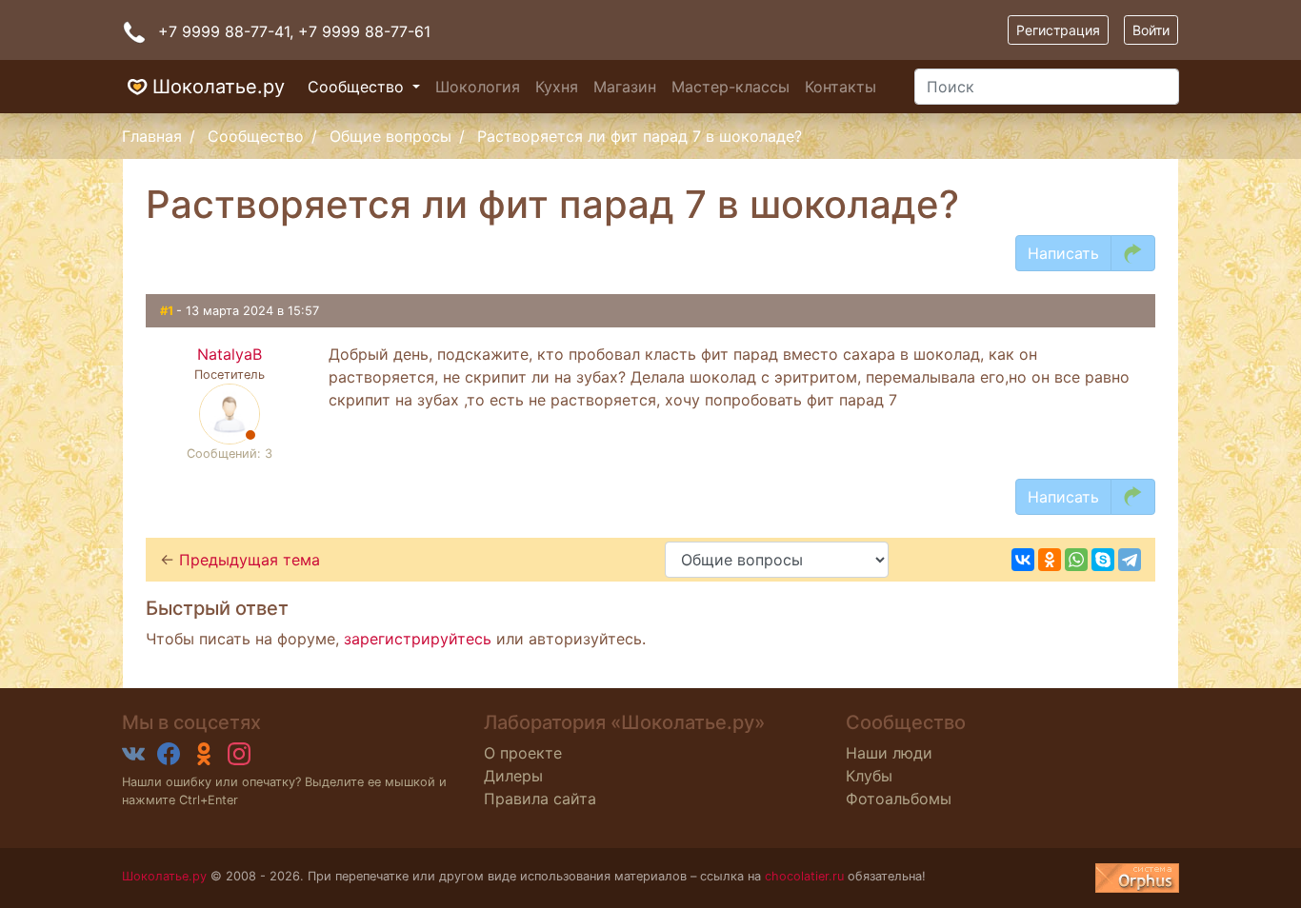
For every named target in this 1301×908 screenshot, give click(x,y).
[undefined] (1137, 878)
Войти (1151, 30)
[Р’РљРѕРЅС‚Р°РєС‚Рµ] (1022, 559)
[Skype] (1102, 559)
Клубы (869, 775)
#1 (168, 311)
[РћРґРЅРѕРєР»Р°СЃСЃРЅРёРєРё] (1049, 559)
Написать (1063, 253)
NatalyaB (229, 354)
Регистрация (1058, 30)
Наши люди (889, 752)
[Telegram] (1129, 559)
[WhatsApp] (1076, 559)
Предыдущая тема (249, 559)
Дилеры (513, 775)
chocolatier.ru (804, 876)
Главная (152, 136)
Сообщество (358, 86)
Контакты (840, 86)
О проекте (523, 752)
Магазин (624, 86)
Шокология (477, 86)
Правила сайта (540, 798)
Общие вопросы (390, 136)
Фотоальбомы (898, 798)
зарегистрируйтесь (417, 638)
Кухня (556, 86)
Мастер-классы (730, 86)
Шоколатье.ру (218, 86)
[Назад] (1133, 253)
